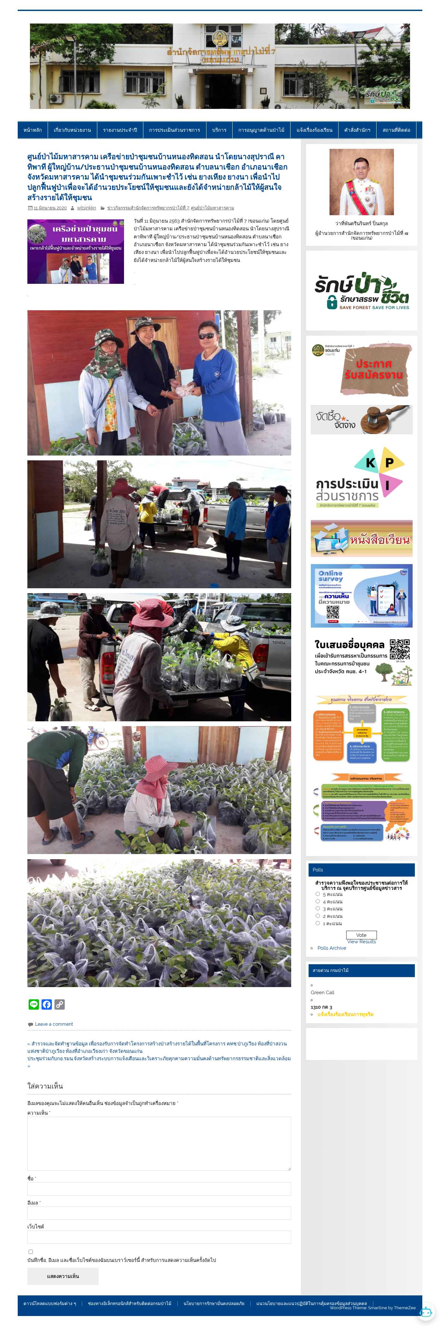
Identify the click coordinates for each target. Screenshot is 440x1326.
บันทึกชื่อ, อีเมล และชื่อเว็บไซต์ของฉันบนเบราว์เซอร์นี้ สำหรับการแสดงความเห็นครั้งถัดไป (121, 1260)
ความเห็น (39, 1113)
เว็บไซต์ (35, 1227)
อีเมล (34, 1203)
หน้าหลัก (33, 130)
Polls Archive (332, 948)
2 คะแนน (332, 916)
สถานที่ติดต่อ (396, 130)
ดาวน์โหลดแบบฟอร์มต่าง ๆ (50, 1304)
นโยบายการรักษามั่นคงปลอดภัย (214, 1304)
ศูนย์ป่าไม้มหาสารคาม (212, 207)
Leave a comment (54, 1024)
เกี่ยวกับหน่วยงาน (72, 130)
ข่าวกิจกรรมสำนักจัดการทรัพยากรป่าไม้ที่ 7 (148, 207)
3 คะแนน (332, 909)
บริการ (219, 130)
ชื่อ (31, 1179)
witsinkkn (86, 207)
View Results (361, 942)
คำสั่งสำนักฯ (357, 130)
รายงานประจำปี (120, 130)
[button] (159, 382)
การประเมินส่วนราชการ (174, 130)
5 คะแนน (332, 894)
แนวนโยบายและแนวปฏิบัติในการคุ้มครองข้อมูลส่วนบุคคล (311, 1304)
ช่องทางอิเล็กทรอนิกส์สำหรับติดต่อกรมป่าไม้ (129, 1304)
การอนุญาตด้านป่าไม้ (261, 130)
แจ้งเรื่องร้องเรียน (314, 130)
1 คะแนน (332, 924)
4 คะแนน (332, 902)
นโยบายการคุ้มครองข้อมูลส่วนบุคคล (373, 1051)
